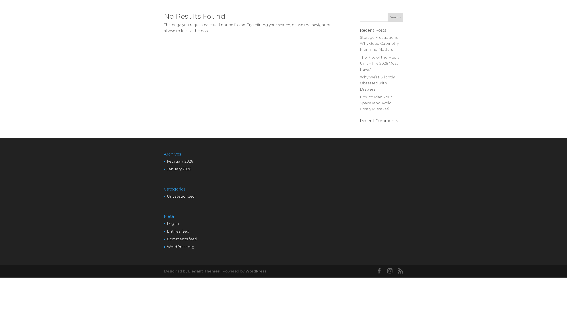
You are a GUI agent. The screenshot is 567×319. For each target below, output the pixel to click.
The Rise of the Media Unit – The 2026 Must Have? (380, 63)
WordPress (255, 271)
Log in (173, 224)
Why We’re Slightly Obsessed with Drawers (377, 83)
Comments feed (182, 239)
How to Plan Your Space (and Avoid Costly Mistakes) (376, 103)
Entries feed (178, 231)
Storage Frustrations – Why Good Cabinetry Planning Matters (380, 43)
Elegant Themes (204, 271)
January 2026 (179, 169)
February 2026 (180, 161)
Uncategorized (181, 196)
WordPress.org (180, 247)
